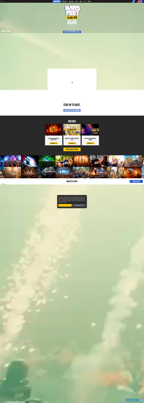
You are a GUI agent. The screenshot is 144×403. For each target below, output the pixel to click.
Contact (89, 1)
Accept (65, 205)
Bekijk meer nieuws (72, 149)
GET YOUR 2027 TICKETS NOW (71, 32)
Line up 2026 (71, 1)
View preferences (79, 205)
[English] (2, 1)
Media (81, 1)
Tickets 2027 (64, 1)
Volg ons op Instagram (72, 110)
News (77, 1)
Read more (53, 143)
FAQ (84, 1)
